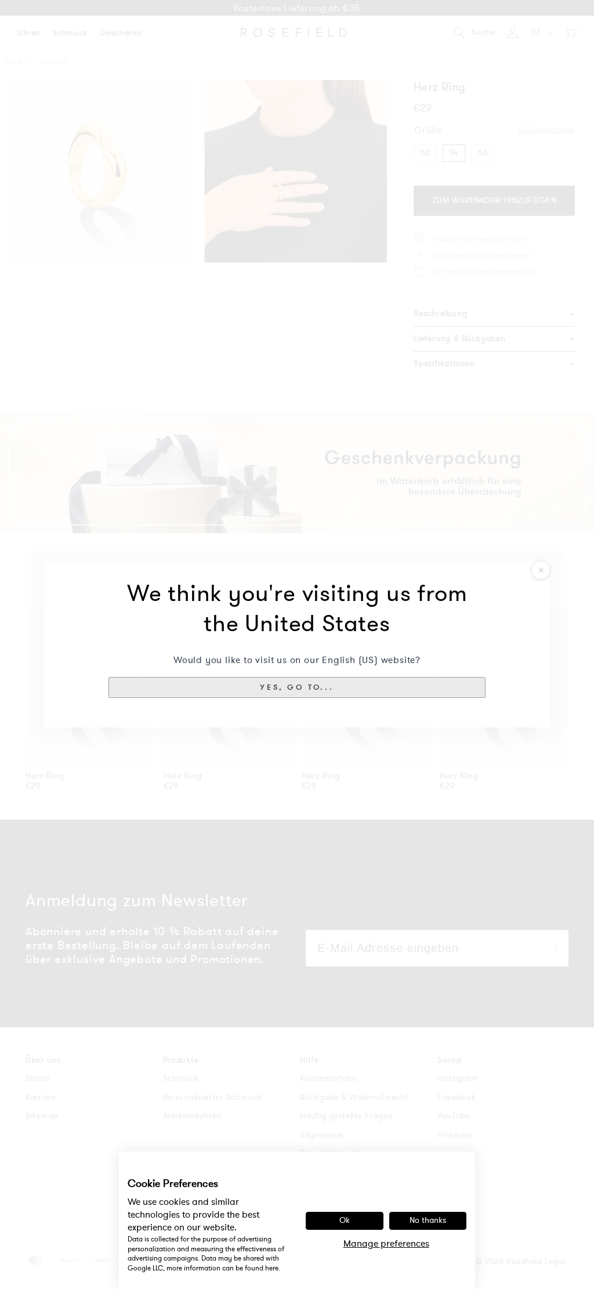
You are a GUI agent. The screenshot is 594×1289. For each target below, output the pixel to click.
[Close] (540, 570)
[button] (297, 687)
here (271, 1268)
